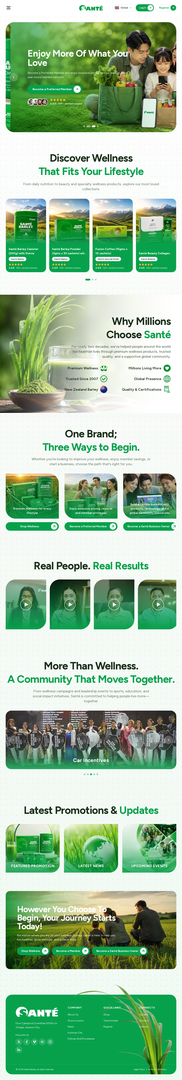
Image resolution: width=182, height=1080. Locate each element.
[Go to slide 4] (96, 126)
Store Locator (76, 1020)
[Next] (175, 236)
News (71, 1026)
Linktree (143, 1026)
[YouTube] (42, 1042)
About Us (73, 1014)
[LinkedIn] (19, 1049)
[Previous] (13, 740)
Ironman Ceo (75, 1032)
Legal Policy (139, 1069)
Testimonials (110, 1020)
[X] (19, 1042)
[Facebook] (26, 1042)
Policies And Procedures (81, 1038)
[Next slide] (168, 77)
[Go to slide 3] (91, 126)
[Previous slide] (13, 77)
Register (108, 1026)
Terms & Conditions (157, 1069)
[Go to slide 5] (97, 774)
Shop (106, 1014)
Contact (144, 1020)
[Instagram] (50, 1042)
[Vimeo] (34, 1042)
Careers (143, 1014)
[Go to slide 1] (84, 126)
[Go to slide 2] (87, 126)
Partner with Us (38, 84)
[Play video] (26, 604)
